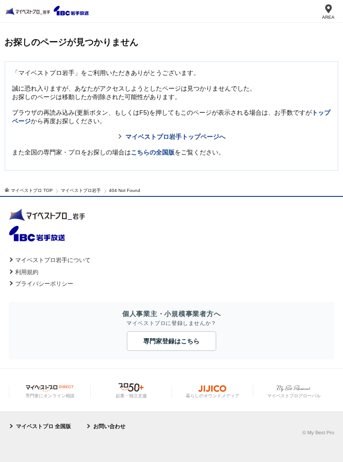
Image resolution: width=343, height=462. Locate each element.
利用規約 (26, 272)
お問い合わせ (109, 426)
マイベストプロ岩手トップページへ (175, 136)
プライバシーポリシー (44, 283)
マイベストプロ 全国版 (43, 426)
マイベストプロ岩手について (53, 260)
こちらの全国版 (153, 152)
